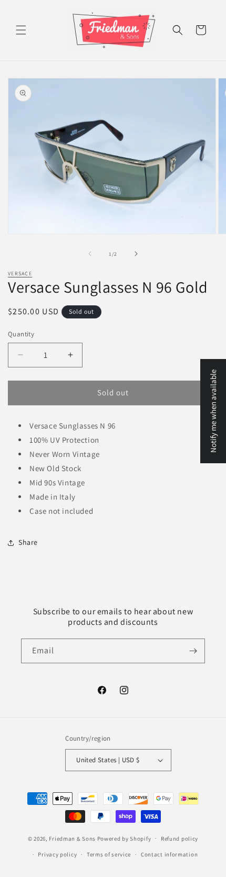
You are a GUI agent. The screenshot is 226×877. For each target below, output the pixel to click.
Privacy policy (57, 854)
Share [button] (28, 542)
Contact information (169, 854)
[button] (21, 30)
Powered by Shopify (124, 838)
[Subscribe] (192, 651)
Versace (20, 273)
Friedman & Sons (72, 838)
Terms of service (109, 854)
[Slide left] (89, 253)
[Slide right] (136, 253)
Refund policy (179, 838)
